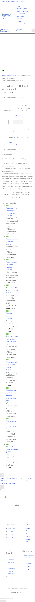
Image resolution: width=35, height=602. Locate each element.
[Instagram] (7, 516)
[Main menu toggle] (33, 30)
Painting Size (7, 110)
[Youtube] (17, 516)
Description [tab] (9, 142)
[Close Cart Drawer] (2, 487)
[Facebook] (7, 510)
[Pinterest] (28, 516)
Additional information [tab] (12, 145)
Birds (19, 75)
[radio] (25, 106)
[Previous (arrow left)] (1, 601)
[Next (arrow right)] (4, 601)
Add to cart (18, 122)
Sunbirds (4, 140)
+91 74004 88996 (20, 1)
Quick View (9, 215)
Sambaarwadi (10, 140)
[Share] (7, 598)
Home (3, 75)
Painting (25, 137)
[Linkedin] (28, 510)
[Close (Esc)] (11, 598)
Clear (15, 115)
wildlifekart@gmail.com (8, 1)
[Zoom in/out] (1, 598)
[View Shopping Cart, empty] (32, 16)
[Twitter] (17, 510)
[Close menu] (2, 475)
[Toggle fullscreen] (4, 598)
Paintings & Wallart (11, 75)
